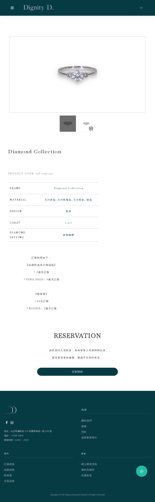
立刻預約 (77, 371)
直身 (68, 211)
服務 (84, 426)
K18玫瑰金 (64, 199)
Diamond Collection (69, 188)
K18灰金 (50, 199)
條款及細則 (87, 469)
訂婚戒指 (9, 464)
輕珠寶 (8, 475)
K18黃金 (79, 199)
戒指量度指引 (89, 437)
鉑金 (89, 199)
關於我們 (86, 420)
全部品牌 (9, 480)
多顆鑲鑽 (68, 235)
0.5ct (68, 222)
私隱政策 (86, 475)
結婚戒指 (9, 469)
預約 (84, 431)
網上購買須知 (89, 464)
